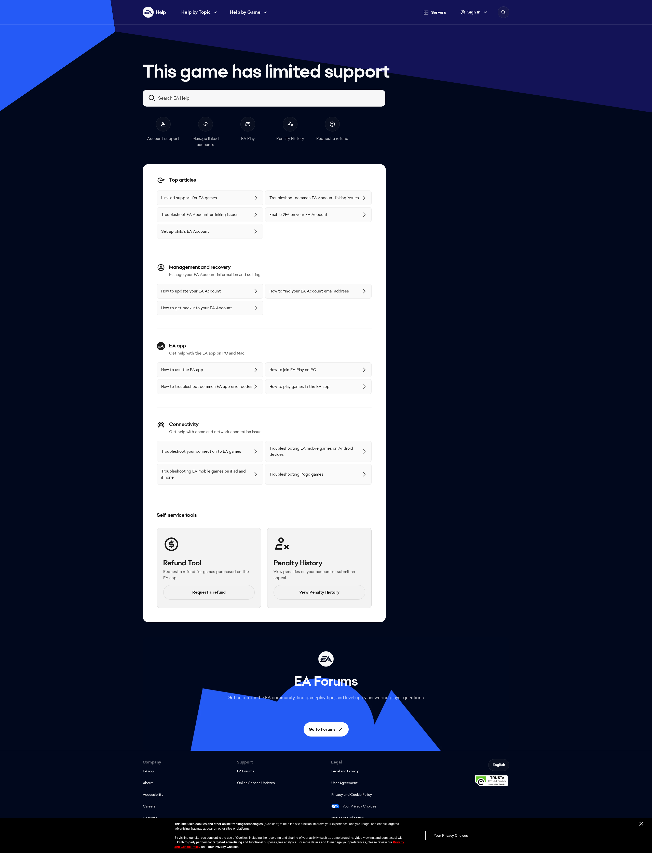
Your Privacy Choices (359, 806)
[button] (326, 729)
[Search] (503, 12)
